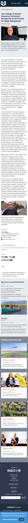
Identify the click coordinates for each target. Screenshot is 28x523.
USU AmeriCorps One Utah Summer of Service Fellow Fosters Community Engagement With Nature (12, 290)
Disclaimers (17, 510)
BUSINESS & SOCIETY (8, 448)
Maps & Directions (8, 510)
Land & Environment (7, 9)
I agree (21, 519)
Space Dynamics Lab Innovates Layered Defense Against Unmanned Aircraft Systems (13, 365)
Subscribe (23, 497)
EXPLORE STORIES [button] (13, 484)
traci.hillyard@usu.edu (9, 239)
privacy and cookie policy (10, 519)
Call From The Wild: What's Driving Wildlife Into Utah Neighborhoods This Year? (13, 326)
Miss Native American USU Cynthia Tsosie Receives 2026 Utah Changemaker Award (13, 453)
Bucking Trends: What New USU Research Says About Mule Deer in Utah (13, 424)
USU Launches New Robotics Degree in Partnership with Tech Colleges (12, 394)
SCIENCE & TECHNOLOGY (9, 360)
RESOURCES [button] (13, 488)
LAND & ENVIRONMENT (8, 419)
